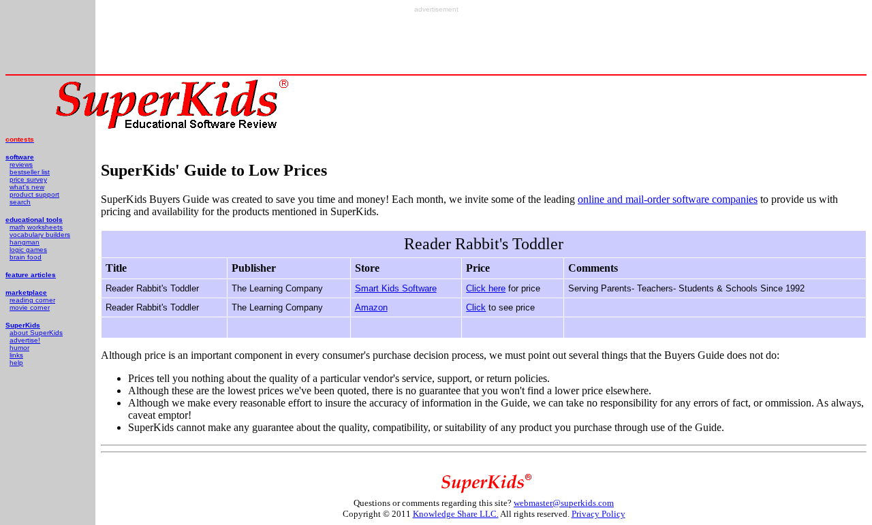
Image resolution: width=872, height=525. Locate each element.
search (20, 202)
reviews (21, 164)
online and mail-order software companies (668, 199)
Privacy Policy (598, 514)
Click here (485, 288)
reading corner (32, 300)
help (16, 362)
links (16, 355)
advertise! (25, 340)
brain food (26, 257)
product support (34, 194)
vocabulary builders (40, 234)
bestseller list (30, 172)
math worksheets (36, 227)
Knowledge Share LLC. (456, 514)
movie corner (30, 307)
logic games (28, 249)
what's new (27, 187)
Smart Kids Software (396, 288)
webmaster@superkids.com (564, 503)
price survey (28, 179)
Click (476, 307)
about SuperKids (36, 332)
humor (19, 347)
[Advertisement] (436, 43)
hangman (25, 242)
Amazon (371, 307)
